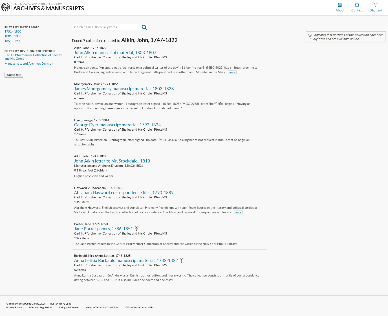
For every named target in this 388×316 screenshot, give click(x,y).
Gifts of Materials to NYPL (140, 307)
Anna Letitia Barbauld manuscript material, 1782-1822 (126, 260)
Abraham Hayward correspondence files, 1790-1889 (124, 192)
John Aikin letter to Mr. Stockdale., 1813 (112, 160)
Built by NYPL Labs (60, 303)
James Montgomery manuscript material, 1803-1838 (124, 88)
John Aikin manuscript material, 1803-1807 (115, 52)
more (232, 72)
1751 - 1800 (12, 31)
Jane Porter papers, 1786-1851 (103, 228)
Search (144, 27)
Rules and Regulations (41, 307)
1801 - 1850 (12, 36)
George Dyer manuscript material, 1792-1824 (117, 124)
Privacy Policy (14, 307)
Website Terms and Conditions (102, 307)
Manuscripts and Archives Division (28, 63)
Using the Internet (69, 307)
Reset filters (14, 74)
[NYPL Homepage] (5, 7)
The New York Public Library (24, 303)
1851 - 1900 (12, 41)
